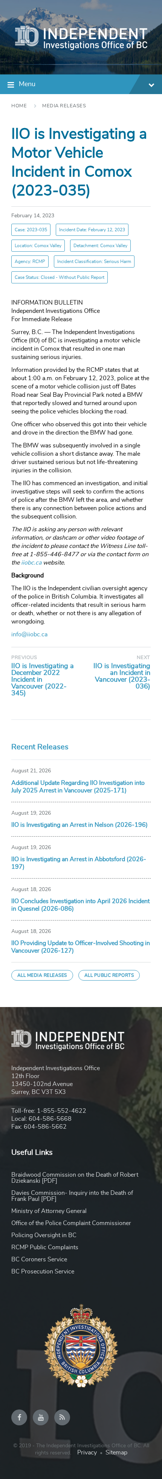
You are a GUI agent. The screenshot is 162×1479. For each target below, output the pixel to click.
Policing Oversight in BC (43, 1235)
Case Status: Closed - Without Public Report (59, 277)
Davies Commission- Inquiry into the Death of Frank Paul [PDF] (72, 1196)
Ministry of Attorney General (49, 1211)
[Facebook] (19, 1417)
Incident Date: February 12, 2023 (92, 229)
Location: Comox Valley (38, 245)
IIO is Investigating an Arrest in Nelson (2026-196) (79, 825)
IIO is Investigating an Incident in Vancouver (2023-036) (121, 676)
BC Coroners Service (39, 1259)
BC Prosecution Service (42, 1272)
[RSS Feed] (62, 1417)
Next (143, 657)
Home (19, 106)
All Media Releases (42, 975)
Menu (27, 84)
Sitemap (116, 1453)
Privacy (87, 1453)
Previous (24, 657)
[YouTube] (41, 1417)
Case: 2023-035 (31, 229)
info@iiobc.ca (29, 634)
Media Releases (64, 106)
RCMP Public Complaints (44, 1247)
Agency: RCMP (30, 261)
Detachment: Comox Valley (100, 245)
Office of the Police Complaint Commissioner (71, 1223)
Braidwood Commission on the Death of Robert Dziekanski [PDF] (74, 1178)
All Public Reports (109, 975)
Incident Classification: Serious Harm (94, 261)
